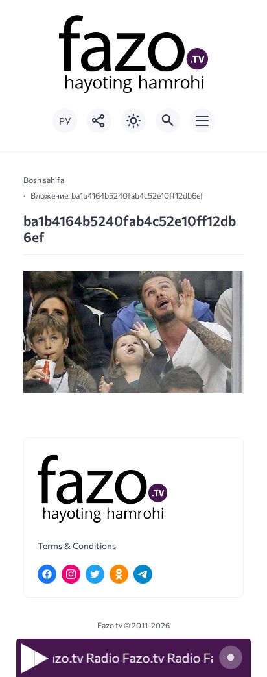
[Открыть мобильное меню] (202, 120)
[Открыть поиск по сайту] (168, 120)
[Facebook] (47, 574)
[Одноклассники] (119, 574)
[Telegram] (143, 574)
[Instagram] (71, 574)
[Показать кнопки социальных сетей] (99, 120)
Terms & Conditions (77, 545)
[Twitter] (95, 574)
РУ (65, 121)
